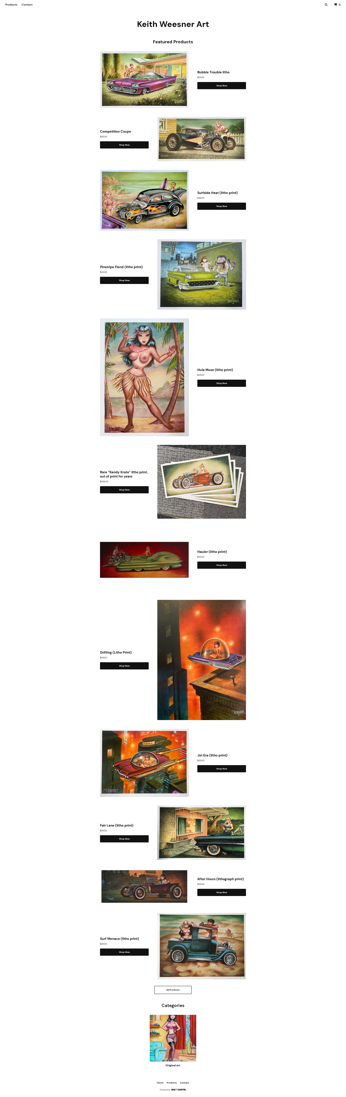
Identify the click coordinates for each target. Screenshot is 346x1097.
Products (11, 4)
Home (160, 1082)
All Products (173, 989)
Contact (27, 4)
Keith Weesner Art (173, 24)
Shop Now (221, 85)
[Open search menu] (326, 4)
